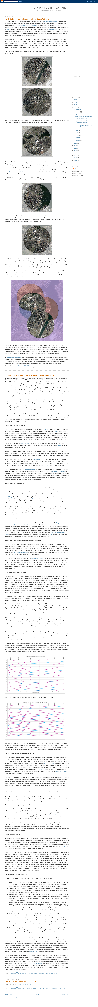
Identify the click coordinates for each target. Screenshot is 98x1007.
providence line (43, 973)
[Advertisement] (77, 43)
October (78, 112)
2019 (75, 102)
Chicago (10, 497)
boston (12, 367)
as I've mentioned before (46, 489)
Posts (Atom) (16, 998)
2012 (75, 153)
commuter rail (14, 973)
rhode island (53, 973)
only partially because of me (51, 21)
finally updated (25, 443)
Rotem (56, 431)
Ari (75, 168)
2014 (75, 148)
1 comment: (24, 972)
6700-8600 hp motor (60, 771)
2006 (7, 29)
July (77, 130)
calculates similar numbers (20, 552)
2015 (75, 145)
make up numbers (54, 29)
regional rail (38, 367)
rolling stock (36, 459)
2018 (75, 104)
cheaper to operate (61, 523)
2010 (75, 158)
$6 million (45, 429)
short (46, 465)
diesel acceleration (49, 763)
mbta (17, 367)
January (78, 140)
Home (37, 994)
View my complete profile (80, 178)
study (63, 846)
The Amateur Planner (49, 7)
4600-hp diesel (42, 769)
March (77, 135)
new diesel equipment (29, 469)
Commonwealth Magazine (13, 357)
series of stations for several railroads (15, 172)
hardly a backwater (37, 963)
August (78, 114)
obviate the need (33, 951)
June (77, 132)
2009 (75, 160)
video (59, 445)
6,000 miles (26, 493)
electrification (25, 973)
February (78, 137)
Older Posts (65, 994)
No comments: (25, 987)
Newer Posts (8, 994)
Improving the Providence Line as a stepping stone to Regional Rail (30, 375)
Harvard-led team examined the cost (26, 25)
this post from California (37, 558)
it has (56, 910)
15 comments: (25, 365)
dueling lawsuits (51, 815)
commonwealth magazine (18, 988)
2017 (75, 107)
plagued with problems (58, 471)
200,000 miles (24, 495)
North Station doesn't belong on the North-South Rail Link (27, 19)
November (79, 109)
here (51, 534)
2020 (75, 99)
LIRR (33, 499)
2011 (75, 155)
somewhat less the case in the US (18, 525)
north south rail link (26, 367)
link (48, 988)
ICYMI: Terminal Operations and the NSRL (21, 982)
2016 (75, 143)
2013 (75, 150)
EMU (32, 973)
